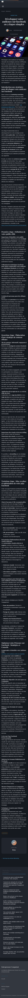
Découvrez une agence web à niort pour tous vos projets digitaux (13, 942)
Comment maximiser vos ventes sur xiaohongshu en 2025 (12, 917)
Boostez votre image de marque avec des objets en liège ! (13, 947)
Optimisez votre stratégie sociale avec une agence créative (13, 922)
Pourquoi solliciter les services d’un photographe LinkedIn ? (12, 907)
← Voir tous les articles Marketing (10, 858)
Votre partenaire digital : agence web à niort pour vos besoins (13, 912)
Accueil (3, 11)
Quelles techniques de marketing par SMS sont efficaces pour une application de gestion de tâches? (13, 928)
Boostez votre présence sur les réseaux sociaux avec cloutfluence (13, 896)
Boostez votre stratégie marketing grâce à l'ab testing (13, 933)
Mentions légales (5, 986)
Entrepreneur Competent (12, 1)
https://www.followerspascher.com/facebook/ (13, 225)
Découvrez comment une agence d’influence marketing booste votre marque (12, 891)
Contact (3, 989)
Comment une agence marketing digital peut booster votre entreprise (13, 877)
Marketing (8, 11)
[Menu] (2, 6)
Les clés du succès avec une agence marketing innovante (12, 938)
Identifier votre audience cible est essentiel (12, 654)
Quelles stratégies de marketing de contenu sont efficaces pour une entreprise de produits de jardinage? (13, 902)
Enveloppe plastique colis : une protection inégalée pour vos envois (13, 952)
